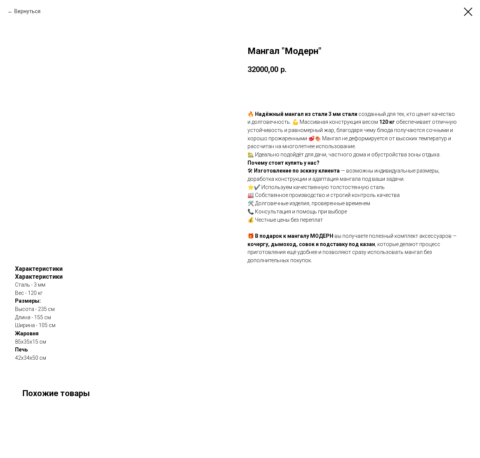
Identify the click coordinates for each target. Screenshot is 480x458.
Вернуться (27, 11)
